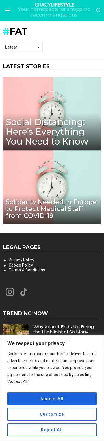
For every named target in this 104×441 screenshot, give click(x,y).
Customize (52, 414)
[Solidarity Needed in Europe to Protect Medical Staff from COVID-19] (52, 187)
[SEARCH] (98, 10)
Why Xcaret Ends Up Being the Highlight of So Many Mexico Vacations (63, 332)
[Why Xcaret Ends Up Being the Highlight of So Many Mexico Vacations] (16, 334)
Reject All (52, 429)
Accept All (52, 398)
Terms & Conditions (27, 270)
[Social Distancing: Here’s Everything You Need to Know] (52, 114)
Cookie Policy (21, 265)
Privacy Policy (21, 260)
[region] (52, 388)
